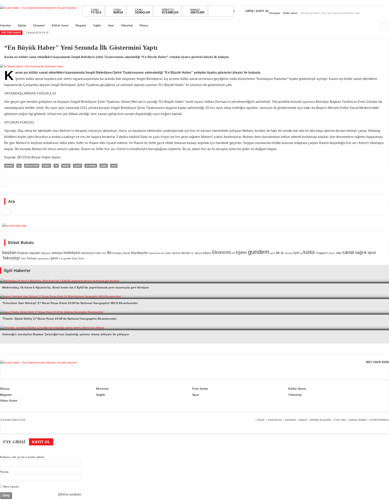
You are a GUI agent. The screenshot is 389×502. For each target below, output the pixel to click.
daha (168, 253)
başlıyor (46, 253)
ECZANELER (170, 11)
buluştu (117, 253)
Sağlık (100, 394)
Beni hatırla (11, 486)
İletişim (303, 419)
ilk (56, 165)
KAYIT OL (41, 442)
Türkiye (32, 258)
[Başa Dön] (382, 495)
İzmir (81, 258)
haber (46, 165)
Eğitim (241, 252)
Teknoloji (11, 258)
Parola (4, 471)
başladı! (35, 253)
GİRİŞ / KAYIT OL (257, 11)
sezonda (91, 165)
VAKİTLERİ (197, 11)
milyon (331, 253)
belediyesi (72, 252)
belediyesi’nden (91, 253)
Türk (23, 258)
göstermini (31, 165)
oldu (339, 253)
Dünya (4, 388)
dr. (192, 253)
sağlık (361, 252)
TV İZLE (96, 11)
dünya (198, 253)
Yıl (60, 258)
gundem (258, 251)
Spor (195, 394)
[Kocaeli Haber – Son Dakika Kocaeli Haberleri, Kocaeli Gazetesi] (38, 7)
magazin (321, 253)
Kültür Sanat (11, 32)
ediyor (207, 253)
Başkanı (23, 253)
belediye (57, 253)
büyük (9, 165)
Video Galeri (8, 400)
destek (176, 253)
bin (104, 253)
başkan (9, 252)
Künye (261, 419)
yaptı (104, 165)
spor (372, 252)
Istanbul (289, 253)
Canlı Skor (340, 419)
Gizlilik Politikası (379, 419)
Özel (74, 258)
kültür (65, 165)
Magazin (6, 394)
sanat (77, 165)
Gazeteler (290, 419)
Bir (109, 252)
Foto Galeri (200, 388)
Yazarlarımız (275, 419)
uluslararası (44, 258)
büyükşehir (139, 253)
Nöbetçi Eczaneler (320, 419)
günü (272, 253)
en (19, 165)
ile (278, 252)
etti (233, 253)
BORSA (118, 11)
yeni (113, 165)
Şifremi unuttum (69, 494)
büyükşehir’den (157, 253)
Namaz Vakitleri (358, 419)
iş (301, 253)
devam (185, 253)
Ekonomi (221, 252)
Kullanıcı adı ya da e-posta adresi (22, 457)
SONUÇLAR (142, 11)
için (296, 252)
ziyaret (67, 258)
